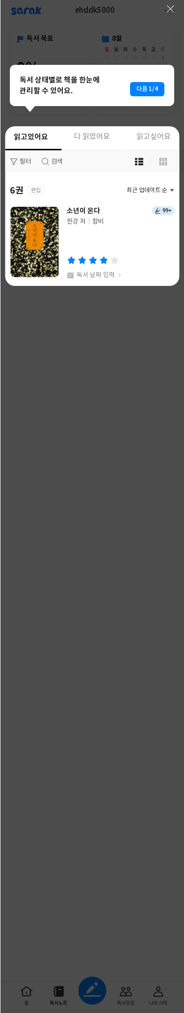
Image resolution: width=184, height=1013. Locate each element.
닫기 (170, 9)
